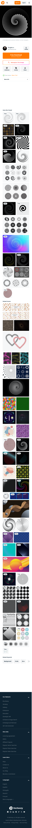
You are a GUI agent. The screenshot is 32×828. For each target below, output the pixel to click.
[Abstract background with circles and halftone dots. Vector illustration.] (16, 789)
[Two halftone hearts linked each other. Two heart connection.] (16, 430)
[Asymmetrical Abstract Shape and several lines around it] (9, 560)
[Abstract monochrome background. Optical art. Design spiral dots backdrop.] (9, 165)
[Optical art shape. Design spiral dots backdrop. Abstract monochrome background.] (9, 337)
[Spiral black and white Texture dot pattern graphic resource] (10, 152)
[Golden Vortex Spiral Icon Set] (8, 140)
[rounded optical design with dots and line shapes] (9, 804)
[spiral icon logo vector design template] (9, 272)
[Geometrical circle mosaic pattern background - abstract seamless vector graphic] (9, 574)
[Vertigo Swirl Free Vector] (16, 288)
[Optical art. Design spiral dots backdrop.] (9, 323)
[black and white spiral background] (9, 179)
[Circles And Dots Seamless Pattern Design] (9, 656)
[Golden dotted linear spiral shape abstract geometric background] (10, 414)
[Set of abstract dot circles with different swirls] (9, 474)
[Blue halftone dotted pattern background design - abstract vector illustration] (9, 761)
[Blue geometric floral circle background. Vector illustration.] (10, 749)
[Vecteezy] (2, 2)
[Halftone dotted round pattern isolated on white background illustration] (9, 736)
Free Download (16, 55)
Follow (26, 49)
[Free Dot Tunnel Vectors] (10, 349)
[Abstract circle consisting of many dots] (19, 680)
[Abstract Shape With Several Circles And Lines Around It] (9, 642)
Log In (24, 2)
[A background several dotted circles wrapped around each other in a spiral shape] (7, 370)
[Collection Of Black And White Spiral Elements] (16, 222)
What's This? (14, 75)
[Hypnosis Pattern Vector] (16, 242)
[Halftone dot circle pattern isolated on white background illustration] (9, 722)
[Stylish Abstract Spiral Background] (16, 307)
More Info (6, 78)
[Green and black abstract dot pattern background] (9, 519)
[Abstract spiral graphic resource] (10, 128)
